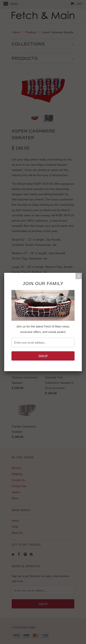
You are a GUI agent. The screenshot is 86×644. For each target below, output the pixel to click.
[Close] (79, 276)
